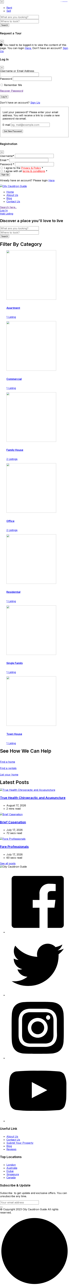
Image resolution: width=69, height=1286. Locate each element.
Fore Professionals (14, 847)
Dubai (9, 1171)
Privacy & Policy (31, 168)
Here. (28, 48)
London (11, 1164)
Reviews (11, 1149)
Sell (8, 10)
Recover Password (11, 90)
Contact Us (13, 201)
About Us (12, 195)
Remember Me (13, 85)
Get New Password (13, 131)
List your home (9, 774)
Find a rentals (8, 768)
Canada (11, 1177)
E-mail (6, 124)
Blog (9, 198)
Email (4, 160)
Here (51, 180)
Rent (9, 7)
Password (6, 78)
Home (10, 191)
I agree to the (23, 168)
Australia (11, 1168)
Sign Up (35, 102)
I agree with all (25, 171)
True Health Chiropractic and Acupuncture (32, 798)
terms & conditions (34, 171)
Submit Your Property (19, 1142)
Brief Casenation (13, 822)
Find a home (7, 761)
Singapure (12, 1174)
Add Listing (6, 213)
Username (7, 156)
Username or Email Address (17, 71)
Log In (4, 97)
